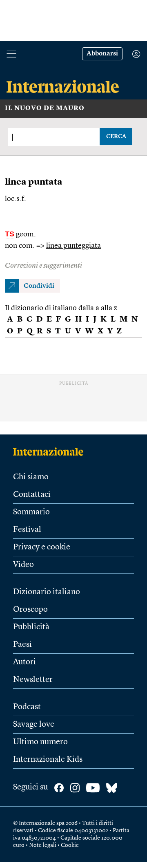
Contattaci (32, 495)
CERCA (116, 136)
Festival (27, 530)
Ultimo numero (40, 742)
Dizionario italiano (46, 592)
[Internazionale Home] (51, 452)
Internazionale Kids (47, 760)
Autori (24, 662)
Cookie (70, 845)
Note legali (42, 845)
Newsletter (33, 680)
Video (23, 565)
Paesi (22, 645)
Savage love (33, 725)
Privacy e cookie (41, 547)
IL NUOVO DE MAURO (45, 108)
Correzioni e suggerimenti (43, 265)
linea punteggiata (73, 245)
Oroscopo (30, 610)
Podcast (27, 707)
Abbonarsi (102, 54)
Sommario (31, 512)
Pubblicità (31, 627)
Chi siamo (31, 477)
